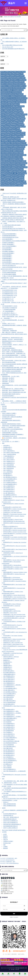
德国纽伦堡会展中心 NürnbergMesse (12, 565)
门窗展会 (23, 165)
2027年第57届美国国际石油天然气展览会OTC (13, 48)
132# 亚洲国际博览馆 (8, 730)
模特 (13, 138)
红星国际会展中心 (7, 498)
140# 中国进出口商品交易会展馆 (11, 452)
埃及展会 (2, 150)
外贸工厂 (2, 175)
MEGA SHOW (3, 167)
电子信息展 (24, 98)
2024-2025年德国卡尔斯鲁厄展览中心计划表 (13, 263)
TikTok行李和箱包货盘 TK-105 (9, 295)
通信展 (17, 126)
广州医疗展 (12, 142)
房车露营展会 (3, 155)
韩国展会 (18, 77)
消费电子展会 (3, 100)
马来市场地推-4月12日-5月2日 (9, 436)
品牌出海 (14, 132)
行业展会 (19, 155)
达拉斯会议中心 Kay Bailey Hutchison (12, 512)
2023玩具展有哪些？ (7, 256)
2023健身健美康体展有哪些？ (9, 235)
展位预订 (15, 100)
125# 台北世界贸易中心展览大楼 (11, 741)
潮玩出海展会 (14, 177)
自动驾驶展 (3, 108)
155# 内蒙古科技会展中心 (9, 700)
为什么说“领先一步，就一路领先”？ (11, 441)
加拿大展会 (14, 94)
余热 (24, 126)
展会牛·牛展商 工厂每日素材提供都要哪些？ (13, 351)
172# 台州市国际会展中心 (9, 693)
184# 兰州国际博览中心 (9, 677)
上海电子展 (7, 142)
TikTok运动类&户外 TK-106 (8, 297)
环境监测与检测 (21, 124)
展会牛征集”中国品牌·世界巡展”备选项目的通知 (13, 830)
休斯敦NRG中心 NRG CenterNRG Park (13, 642)
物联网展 (2, 96)
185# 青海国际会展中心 (9, 676)
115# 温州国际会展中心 (9, 755)
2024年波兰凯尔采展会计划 (9, 265)
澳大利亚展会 (3, 79)
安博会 (11, 112)
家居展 (24, 79)
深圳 (9, 16)
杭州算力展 (14, 175)
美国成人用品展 (15, 102)
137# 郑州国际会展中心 (9, 725)
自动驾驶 (24, 173)
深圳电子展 (20, 100)
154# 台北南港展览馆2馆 (9, 702)
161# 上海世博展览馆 (8, 458)
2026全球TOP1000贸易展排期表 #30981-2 (12, 270)
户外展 (12, 92)
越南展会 (12, 81)
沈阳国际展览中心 (7, 667)
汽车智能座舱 (20, 136)
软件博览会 (8, 108)
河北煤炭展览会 (4, 146)
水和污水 (7, 118)
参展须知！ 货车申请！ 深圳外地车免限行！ (13, 339)
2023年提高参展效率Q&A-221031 (10, 237)
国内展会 (12, 83)
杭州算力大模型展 (11, 167)
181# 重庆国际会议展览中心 (10, 477)
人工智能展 (20, 79)
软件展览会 (17, 116)
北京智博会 (7, 136)
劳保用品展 (3, 92)
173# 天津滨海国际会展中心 (10, 479)
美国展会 (7, 71)
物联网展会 (20, 122)
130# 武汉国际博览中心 (9, 734)
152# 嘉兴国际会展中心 (9, 704)
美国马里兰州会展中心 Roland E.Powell (13, 519)
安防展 (7, 112)
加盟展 (23, 83)
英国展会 (8, 75)
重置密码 (5, 848)
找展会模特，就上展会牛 (8, 380)
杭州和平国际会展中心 (8, 670)
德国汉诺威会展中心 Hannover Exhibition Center (15, 572)
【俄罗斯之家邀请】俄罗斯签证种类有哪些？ (13, 202)
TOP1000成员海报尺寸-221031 (9, 306)
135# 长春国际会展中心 (9, 727)
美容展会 (7, 152)
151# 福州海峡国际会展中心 (10, 484)
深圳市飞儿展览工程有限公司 (10, 827)
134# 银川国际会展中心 (9, 729)
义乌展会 (2, 152)
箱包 (4, 128)
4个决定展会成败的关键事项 (9, 274)
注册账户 (11, 917)
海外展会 (15, 85)
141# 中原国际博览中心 (9, 723)
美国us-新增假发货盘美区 (9, 804)
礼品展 (24, 85)
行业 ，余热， (14, 173)
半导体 (19, 144)
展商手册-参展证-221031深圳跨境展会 (11, 371)
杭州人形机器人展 (4, 130)
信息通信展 (3, 138)
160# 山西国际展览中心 (9, 695)
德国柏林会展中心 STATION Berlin (11, 577)
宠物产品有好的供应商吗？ (8, 348)
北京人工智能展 (22, 181)
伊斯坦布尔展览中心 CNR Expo (11, 656)
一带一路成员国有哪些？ (8, 311)
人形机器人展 (3, 102)
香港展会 (16, 81)
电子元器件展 (3, 98)
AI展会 (18, 163)
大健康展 (20, 85)
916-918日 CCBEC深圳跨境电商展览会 (9, 863)
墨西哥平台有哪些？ (7, 343)
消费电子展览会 (15, 106)
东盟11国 (23, 71)
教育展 (16, 92)
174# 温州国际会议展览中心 (10, 692)
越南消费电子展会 (4, 161)
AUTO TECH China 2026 (12, 98)
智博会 (24, 102)
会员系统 (4, 832)
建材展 (21, 90)
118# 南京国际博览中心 (9, 751)
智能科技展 (12, 126)
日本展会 (10, 73)
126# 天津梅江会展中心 (9, 739)
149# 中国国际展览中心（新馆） (11, 711)
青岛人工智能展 (8, 171)
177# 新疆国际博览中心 (9, 686)
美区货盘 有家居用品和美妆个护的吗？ (11, 424)
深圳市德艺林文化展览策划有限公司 (12, 824)
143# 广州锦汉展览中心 (9, 450)
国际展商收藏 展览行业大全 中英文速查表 (12, 341)
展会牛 (11, 3)
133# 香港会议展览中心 (9, 491)
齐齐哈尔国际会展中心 (8, 658)
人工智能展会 (8, 90)
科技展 (2, 142)
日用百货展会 (20, 150)
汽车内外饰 (9, 144)
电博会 (24, 100)
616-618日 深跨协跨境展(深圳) (7, 860)
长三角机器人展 (20, 185)
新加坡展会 (7, 87)
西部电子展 (3, 122)
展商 (6, 120)
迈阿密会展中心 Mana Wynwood (11, 510)
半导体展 (8, 124)
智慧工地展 (10, 104)
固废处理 (2, 118)
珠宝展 (20, 92)
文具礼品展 (14, 155)
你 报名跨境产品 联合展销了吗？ (10, 314)
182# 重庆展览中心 (8, 475)
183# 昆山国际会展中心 (9, 679)
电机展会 (14, 163)
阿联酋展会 (3, 77)
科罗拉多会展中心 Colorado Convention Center (14, 531)
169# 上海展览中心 (8, 470)
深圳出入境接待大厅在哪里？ (9, 413)
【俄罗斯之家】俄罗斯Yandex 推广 (10, 197)
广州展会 (2, 90)
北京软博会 (18, 134)
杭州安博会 (19, 114)
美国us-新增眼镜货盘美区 (9, 805)
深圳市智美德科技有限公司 (8, 415)
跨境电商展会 (18, 108)
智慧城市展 (23, 96)
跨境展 (5, 16)
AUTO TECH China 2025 (6, 106)
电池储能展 (17, 90)
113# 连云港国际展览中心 (9, 758)
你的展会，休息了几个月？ (8, 323)
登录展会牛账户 (7, 843)
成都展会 (15, 146)
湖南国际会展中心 (7, 665)
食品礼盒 (2, 171)
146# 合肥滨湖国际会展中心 (10, 718)
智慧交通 (20, 110)
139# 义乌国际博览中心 (9, 486)
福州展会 (9, 155)
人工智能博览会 (12, 96)
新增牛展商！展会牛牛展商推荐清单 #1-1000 (13, 390)
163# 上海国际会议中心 (9, 461)
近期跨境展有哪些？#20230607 (9, 432)
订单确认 (5, 846)
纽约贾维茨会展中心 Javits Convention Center (14, 528)
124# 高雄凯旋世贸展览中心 (10, 743)
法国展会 (23, 77)
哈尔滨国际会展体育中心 (9, 672)
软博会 (6, 104)
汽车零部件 (10, 146)
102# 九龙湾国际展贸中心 (9, 769)
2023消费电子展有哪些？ (8, 251)
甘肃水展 (2, 185)
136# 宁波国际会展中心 (9, 489)
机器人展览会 (11, 116)
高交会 (9, 120)
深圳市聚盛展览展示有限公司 (10, 826)
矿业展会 (13, 134)
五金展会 (18, 132)
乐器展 (2, 104)
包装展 (20, 83)
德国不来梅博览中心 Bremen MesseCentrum (14, 595)
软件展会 (22, 116)
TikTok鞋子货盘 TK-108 (8, 300)
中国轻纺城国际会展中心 (9, 674)
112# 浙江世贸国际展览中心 (10, 760)
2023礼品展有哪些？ (7, 260)
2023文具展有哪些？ (7, 248)
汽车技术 (15, 144)
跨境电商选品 (8, 177)
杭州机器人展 (3, 181)
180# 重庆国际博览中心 (9, 681)
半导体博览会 (18, 142)
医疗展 (13, 108)
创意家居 (10, 128)
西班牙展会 (3, 85)
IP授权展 (2, 177)
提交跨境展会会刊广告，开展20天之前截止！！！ (14, 388)
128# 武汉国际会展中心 (9, 736)
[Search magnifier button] (26, 30)
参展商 (2, 83)
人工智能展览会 (9, 85)
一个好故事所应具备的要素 (8, 309)
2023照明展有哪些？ (7, 255)
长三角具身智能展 (4, 159)
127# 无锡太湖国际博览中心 (10, 737)
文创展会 (23, 134)
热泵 (5, 169)
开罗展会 (18, 165)
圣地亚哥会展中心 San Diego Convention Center (15, 496)
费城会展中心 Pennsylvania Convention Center (14, 514)
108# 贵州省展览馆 (8, 762)
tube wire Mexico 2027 (7, 47)
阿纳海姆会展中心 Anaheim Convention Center (14, 509)
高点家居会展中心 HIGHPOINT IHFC (12, 507)
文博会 (22, 167)
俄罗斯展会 (3, 75)
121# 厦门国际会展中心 (9, 493)
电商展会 (2, 120)
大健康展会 (14, 150)
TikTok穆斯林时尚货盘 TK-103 (9, 293)
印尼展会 (7, 81)
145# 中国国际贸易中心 (9, 720)
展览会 (21, 126)
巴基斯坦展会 (20, 94)
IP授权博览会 (8, 175)
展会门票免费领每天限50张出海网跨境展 (12, 369)
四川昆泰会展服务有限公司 (10, 813)
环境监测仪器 (24, 144)
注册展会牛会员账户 (8, 841)
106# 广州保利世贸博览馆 (9, 454)
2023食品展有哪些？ (7, 262)
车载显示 (2, 136)
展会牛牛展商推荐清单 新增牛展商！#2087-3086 (14, 367)
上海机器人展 (19, 157)
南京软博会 (24, 114)
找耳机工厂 (6, 802)
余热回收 (9, 169)
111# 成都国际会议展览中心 (10, 494)
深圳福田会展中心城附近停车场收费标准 (12, 416)
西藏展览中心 (6, 660)
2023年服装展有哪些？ (7, 239)
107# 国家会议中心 (8, 764)
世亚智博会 (22, 106)
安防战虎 (2, 163)
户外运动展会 (3, 148)
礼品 (9, 173)
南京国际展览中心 (7, 473)
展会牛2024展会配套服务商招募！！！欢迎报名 (14, 355)
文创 (2, 128)
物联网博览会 (14, 122)
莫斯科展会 (14, 148)
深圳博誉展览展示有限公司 (10, 819)
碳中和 (2, 169)
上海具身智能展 (12, 159)
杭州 (6, 173)
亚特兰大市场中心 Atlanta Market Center (13, 644)
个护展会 (2, 134)
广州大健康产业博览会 (12, 140)
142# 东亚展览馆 (7, 721)
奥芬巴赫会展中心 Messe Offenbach (12, 604)
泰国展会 (22, 75)
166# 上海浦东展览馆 (8, 468)
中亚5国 (18, 96)
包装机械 (2, 173)
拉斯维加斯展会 (23, 163)
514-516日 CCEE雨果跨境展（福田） (9, 858)
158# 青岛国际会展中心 (9, 480)
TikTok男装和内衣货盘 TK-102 (9, 292)
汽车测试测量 (14, 136)
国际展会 (2, 71)
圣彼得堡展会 (8, 150)
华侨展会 (7, 157)
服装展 (20, 102)
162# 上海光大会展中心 (9, 459)
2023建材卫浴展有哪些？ (8, 242)
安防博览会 (18, 161)
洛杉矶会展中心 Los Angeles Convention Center (15, 537)
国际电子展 (13, 16)
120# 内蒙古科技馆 (8, 748)
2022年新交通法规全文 (7, 226)
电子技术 (20, 173)
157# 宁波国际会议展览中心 (10, 482)
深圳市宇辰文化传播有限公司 (10, 820)
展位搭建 (18, 16)
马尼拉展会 (13, 165)
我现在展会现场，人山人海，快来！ (11, 376)
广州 (13, 90)
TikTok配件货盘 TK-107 (8, 299)
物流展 (2, 87)
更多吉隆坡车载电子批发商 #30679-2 (11, 394)
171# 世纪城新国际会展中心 (10, 688)
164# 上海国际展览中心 (9, 463)
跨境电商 (19, 171)
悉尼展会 (2, 165)
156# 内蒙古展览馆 (8, 699)
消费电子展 (8, 77)
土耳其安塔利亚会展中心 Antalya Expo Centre (14, 616)
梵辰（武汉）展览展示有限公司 (11, 817)
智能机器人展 (16, 104)
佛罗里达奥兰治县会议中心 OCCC (11, 640)
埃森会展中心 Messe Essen (10, 612)
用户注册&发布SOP (7, 418)
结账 (4, 844)
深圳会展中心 (6, 445)
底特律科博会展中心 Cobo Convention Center (14, 597)
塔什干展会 (7, 165)
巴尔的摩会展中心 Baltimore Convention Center (14, 598)
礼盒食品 (21, 169)
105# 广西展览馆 (7, 765)
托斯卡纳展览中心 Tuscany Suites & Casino (14, 560)
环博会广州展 (9, 179)
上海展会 (9, 79)
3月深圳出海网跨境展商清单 (9, 272)
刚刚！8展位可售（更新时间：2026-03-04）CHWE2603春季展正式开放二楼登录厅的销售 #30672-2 (14, 334)
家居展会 (16, 152)
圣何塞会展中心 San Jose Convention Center (14, 614)
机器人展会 (22, 120)
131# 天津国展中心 (8, 732)
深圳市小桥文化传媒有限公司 (10, 822)
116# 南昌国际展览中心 (9, 753)
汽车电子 (24, 142)
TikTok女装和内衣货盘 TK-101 (9, 290)
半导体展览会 (3, 144)
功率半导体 (19, 130)
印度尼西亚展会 (21, 148)
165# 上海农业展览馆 (8, 465)
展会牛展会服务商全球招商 (8, 362)
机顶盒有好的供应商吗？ (8, 395)
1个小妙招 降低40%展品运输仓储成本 (11, 225)
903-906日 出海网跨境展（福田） (8, 861)
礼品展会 (2, 157)
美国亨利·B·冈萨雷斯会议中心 (10, 526)
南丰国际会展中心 (7, 449)
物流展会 (23, 132)
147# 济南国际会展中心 (9, 714)
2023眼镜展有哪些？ (7, 258)
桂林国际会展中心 (7, 669)
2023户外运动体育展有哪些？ (9, 246)
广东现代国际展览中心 (8, 456)
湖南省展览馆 (6, 663)
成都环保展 (9, 181)
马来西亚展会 (3, 94)
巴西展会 (17, 75)
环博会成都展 (21, 179)
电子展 (6, 96)
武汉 (13, 120)
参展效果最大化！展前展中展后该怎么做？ (12, 337)
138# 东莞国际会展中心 (9, 487)
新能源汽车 (16, 112)
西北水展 (2, 183)
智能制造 (17, 120)
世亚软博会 (7, 126)
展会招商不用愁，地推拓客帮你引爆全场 (12, 350)
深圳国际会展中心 (7, 447)
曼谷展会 (9, 148)
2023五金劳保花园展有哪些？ (9, 234)
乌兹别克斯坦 (17, 138)
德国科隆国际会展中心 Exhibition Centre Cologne (15, 567)
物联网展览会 (14, 124)
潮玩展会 (9, 132)
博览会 (11, 118)
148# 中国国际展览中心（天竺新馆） (12, 713)
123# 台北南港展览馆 (8, 744)
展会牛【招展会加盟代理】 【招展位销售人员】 (14, 353)
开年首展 (17, 167)
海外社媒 (4, 408)
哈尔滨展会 (7, 134)
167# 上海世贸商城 (8, 472)
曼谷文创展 (3, 179)
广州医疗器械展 (4, 140)
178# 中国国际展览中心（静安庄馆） (12, 685)
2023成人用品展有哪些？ (8, 244)
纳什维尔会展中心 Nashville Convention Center (14, 530)
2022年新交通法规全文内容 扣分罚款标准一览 (13, 228)
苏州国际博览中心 (7, 662)
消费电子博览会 (17, 118)
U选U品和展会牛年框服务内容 (9, 307)
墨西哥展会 (22, 81)
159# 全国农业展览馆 (8, 697)
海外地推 (4, 406)
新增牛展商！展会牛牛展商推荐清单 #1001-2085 (14, 392)
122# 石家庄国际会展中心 (9, 746)
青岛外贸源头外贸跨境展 (10, 185)
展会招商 (14, 77)
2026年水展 (12, 183)
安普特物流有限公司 (8, 815)
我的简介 (5, 836)
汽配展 (16, 87)
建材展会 (21, 112)
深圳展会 (15, 71)
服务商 (3, 808)
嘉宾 (3, 778)
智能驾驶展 (3, 124)
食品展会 (15, 110)
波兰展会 (2, 81)
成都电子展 (8, 122)
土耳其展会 (7, 83)
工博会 (21, 73)
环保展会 (24, 155)
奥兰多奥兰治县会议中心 (9, 609)
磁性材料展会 (8, 163)
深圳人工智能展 (4, 110)
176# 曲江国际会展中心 (9, 690)
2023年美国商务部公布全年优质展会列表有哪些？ (14, 240)
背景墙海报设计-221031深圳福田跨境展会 (12, 429)
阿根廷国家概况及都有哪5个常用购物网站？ (13, 434)
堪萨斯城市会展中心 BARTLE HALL (12, 611)
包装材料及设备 (15, 169)
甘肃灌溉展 (18, 183)
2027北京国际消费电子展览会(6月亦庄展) (12, 45)
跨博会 (25, 167)
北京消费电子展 (20, 159)
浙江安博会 (10, 110)
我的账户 (5, 837)
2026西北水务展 (21, 175)
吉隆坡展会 (23, 161)
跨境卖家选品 (3, 132)
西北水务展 (24, 183)
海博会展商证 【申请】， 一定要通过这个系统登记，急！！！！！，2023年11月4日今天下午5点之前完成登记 (13, 402)
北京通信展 (8, 138)
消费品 (2, 126)
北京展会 (2, 114)
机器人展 (12, 87)
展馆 (11, 71)
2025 (2, 116)
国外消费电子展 (22, 87)
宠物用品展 (9, 100)
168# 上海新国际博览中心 (9, 466)
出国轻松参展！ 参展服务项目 (9, 330)
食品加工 (24, 171)
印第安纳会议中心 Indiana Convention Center (14, 639)
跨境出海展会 (13, 157)
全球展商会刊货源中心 (7, 329)
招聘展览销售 (5, 383)
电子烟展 (9, 94)
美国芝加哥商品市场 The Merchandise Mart (13, 521)
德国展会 (13, 75)
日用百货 (15, 171)
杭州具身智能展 (12, 130)
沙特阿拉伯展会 (21, 146)
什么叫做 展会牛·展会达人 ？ (9, 313)
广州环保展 (15, 179)
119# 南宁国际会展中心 (9, 750)
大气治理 (6, 116)
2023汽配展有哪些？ (7, 249)
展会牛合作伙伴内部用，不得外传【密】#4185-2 (14, 360)
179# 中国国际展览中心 (9, 683)
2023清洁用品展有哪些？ (8, 253)
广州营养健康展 (21, 140)
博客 (14, 73)
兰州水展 (7, 183)
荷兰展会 (8, 92)
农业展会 (12, 152)
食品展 (19, 71)
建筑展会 (23, 118)
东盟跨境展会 (21, 177)
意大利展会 (14, 79)
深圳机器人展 (12, 161)
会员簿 (5, 834)
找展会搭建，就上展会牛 (8, 378)
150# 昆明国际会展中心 (9, 709)
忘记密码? (16, 917)
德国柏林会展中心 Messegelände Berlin (13, 579)
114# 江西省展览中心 (8, 757)
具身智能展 (13, 114)
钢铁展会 (21, 152)
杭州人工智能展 (16, 128)
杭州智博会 (3, 112)
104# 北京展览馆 (7, 767)
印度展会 (17, 73)
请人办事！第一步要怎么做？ (9, 431)
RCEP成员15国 (4, 73)
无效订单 (5, 839)
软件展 (20, 98)
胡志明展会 (7, 114)
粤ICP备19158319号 (20, 967)
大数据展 (9, 102)
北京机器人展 (15, 181)
